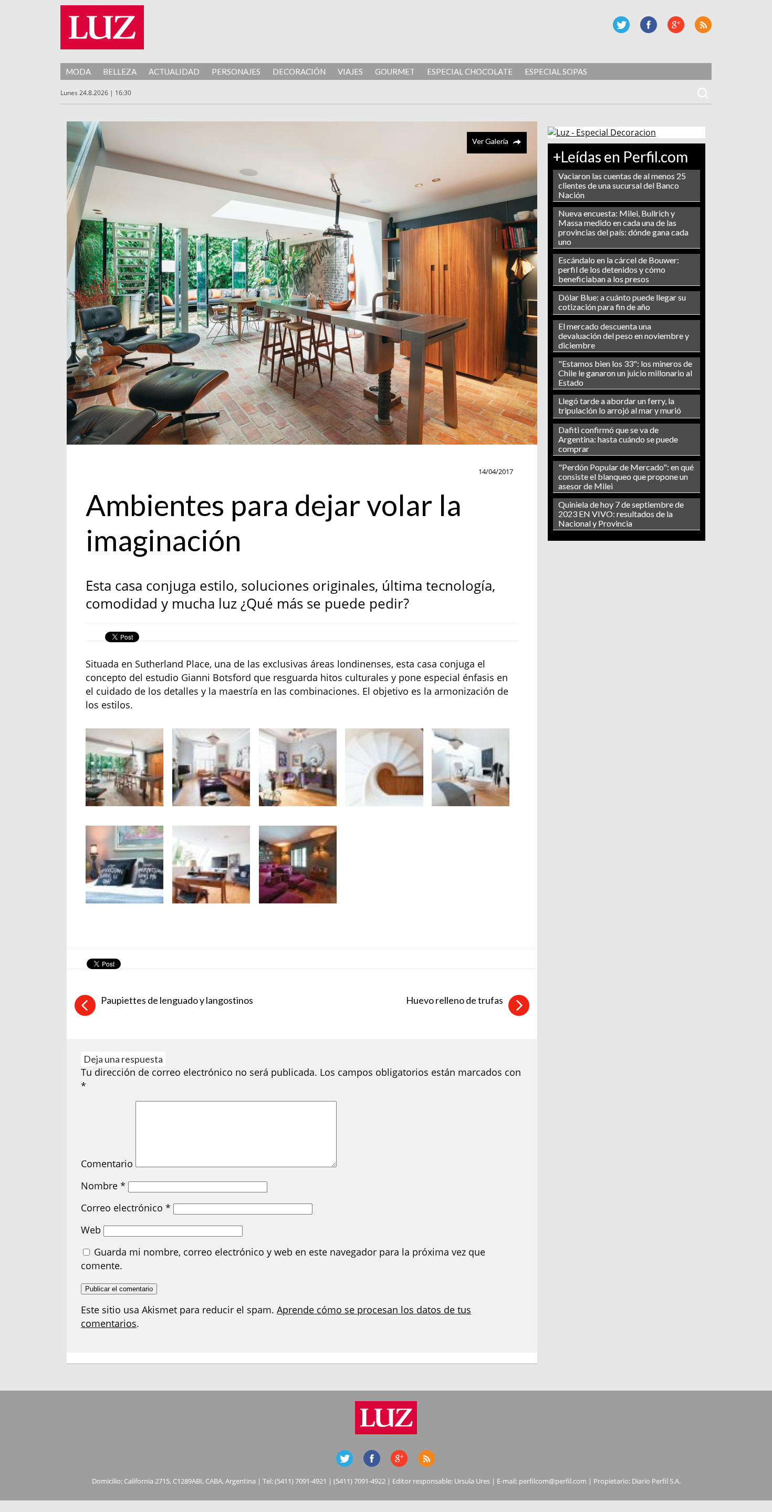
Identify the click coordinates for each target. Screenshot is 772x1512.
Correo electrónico (126, 1207)
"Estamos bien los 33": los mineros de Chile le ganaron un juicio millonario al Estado (625, 372)
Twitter (621, 24)
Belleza (120, 71)
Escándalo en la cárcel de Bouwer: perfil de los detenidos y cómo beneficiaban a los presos (618, 269)
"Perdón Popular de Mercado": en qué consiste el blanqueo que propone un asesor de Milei (626, 476)
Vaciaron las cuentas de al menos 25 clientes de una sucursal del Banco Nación (622, 185)
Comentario (107, 1163)
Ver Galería (490, 141)
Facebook (648, 24)
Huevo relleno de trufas (454, 1000)
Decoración (299, 71)
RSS (703, 24)
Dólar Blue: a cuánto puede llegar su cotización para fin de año (622, 302)
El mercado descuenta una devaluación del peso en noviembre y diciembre (623, 335)
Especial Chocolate (470, 71)
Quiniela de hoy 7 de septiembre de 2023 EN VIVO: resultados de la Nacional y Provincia (621, 513)
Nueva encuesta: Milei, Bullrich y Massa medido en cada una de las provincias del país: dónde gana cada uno (623, 227)
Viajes (350, 71)
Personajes (236, 71)
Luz (102, 27)
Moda (78, 71)
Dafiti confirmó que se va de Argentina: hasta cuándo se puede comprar (618, 439)
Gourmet (395, 71)
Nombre (103, 1185)
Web (91, 1229)
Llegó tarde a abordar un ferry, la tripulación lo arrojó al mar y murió (619, 405)
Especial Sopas (556, 71)
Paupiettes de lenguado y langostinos (177, 1000)
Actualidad (174, 71)
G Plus (675, 24)
